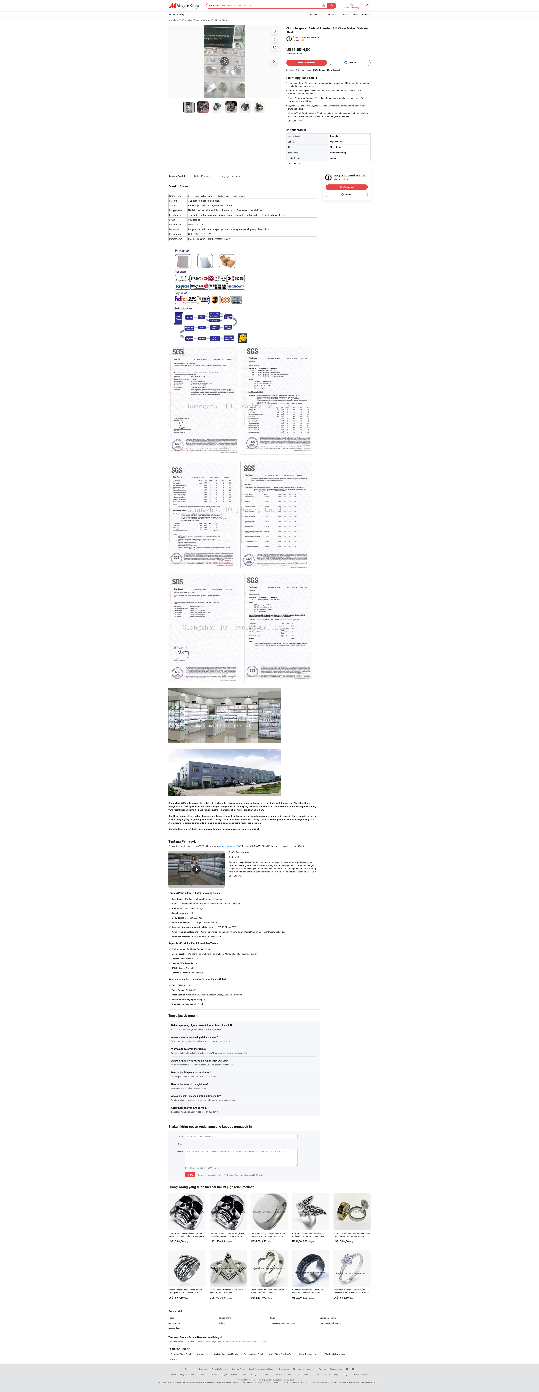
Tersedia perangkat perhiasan (282, 1323)
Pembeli (313, 14)
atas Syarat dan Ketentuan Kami (368, 1382)
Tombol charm (225, 1318)
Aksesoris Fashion (211, 20)
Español (234, 1374)
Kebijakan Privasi (238, 1369)
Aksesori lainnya (175, 1328)
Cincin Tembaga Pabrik (309, 1354)
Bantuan (330, 14)
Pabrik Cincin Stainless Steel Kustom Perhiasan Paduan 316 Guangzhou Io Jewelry (308, 1236)
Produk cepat (284, 1369)
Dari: (182, 1136)
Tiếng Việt (346, 1374)
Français (224, 1374)
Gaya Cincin (202, 1354)
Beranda (172, 20)
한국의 (288, 1374)
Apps (343, 14)
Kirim (190, 1174)
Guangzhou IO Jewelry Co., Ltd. (307, 37)
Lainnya (172, 1359)
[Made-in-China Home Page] (183, 6)
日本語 (214, 1374)
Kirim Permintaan (307, 62)
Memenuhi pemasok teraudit (304, 1369)
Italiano (265, 1374)
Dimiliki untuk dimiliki (329, 1318)
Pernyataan (203, 1369)
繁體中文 (204, 1374)
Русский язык (277, 1374)
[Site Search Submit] (331, 6)
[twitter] (353, 1369)
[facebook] (347, 1369)
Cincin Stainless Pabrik (253, 1354)
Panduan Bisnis (336, 1369)
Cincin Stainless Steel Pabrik (225, 1354)
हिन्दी (317, 1374)
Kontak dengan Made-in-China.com (262, 1369)
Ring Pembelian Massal (335, 1354)
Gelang (222, 1323)
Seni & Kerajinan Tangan (189, 20)
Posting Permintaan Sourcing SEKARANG (243, 1175)
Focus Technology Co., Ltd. (262, 1380)
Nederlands (308, 1374)
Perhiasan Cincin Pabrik (181, 1354)
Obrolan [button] (352, 62)
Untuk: (181, 1144)
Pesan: (181, 1151)
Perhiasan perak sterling (330, 1323)
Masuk (368, 7)
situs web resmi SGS (231, 846)
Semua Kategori (179, 14)
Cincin (224, 20)
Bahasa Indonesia (361, 1374)
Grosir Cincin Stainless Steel (281, 1354)
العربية (297, 1374)
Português (255, 1374)
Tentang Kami (190, 1369)
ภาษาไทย (326, 1374)
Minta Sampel (333, 70)
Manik (171, 1318)
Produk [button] (212, 5)
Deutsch (244, 1374)
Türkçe (336, 1374)
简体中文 (194, 1374)
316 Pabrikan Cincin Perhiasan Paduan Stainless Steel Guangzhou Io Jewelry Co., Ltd (186, 1236)
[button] (323, 5)
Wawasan (322, 1369)
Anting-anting (174, 1323)
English (184, 1374)
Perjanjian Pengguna (220, 1369)
